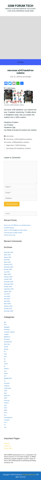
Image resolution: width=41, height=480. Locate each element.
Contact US (7, 446)
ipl (4, 359)
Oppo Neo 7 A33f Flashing (16, 145)
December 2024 (8, 252)
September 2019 (8, 289)
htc (5, 351)
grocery (6, 349)
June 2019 (7, 296)
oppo (5, 393)
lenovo (6, 373)
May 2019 (7, 299)
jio (4, 366)
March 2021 (7, 262)
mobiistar (6, 386)
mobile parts (7, 388)
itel (5, 361)
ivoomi (6, 363)
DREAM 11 (7, 337)
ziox (5, 427)
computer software (9, 332)
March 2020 (7, 274)
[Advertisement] (20, 37)
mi (4, 381)
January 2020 (8, 279)
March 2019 (7, 303)
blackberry (7, 329)
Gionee (6, 346)
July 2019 (7, 294)
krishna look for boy (9, 235)
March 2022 (7, 255)
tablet (5, 410)
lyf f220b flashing (9, 227)
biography (7, 327)
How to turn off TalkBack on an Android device (17, 225)
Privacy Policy (8, 448)
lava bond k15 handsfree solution (18, 148)
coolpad (6, 334)
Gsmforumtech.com (29, 474)
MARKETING (8, 378)
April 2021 (7, 259)
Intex (5, 354)
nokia (5, 390)
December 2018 (8, 311)
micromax (10, 136)
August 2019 (7, 291)
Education (7, 339)
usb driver (7, 420)
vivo (5, 422)
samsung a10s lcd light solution (13, 232)
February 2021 (8, 264)
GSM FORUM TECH (20, 5)
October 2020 (8, 269)
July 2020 (7, 272)
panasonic (7, 395)
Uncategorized (8, 417)
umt (5, 415)
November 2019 (8, 284)
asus (5, 324)
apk (5, 322)
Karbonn (6, 368)
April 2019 (7, 301)
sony (5, 405)
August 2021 (7, 257)
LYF (5, 376)
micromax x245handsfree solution (16, 142)
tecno (5, 412)
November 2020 (8, 267)
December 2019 (8, 281)
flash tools (7, 344)
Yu (4, 425)
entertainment (8, 342)
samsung (6, 400)
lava (5, 371)
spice (5, 407)
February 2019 (8, 306)
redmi (5, 398)
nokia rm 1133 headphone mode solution (15, 230)
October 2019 (8, 286)
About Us (6, 443)
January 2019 (8, 308)
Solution (6, 403)
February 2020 (8, 277)
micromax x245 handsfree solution (19, 139)
